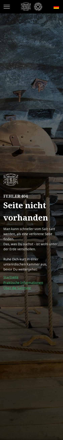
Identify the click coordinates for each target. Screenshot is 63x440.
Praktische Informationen (23, 282)
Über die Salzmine (17, 288)
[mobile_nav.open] (6, 6)
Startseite (10, 277)
